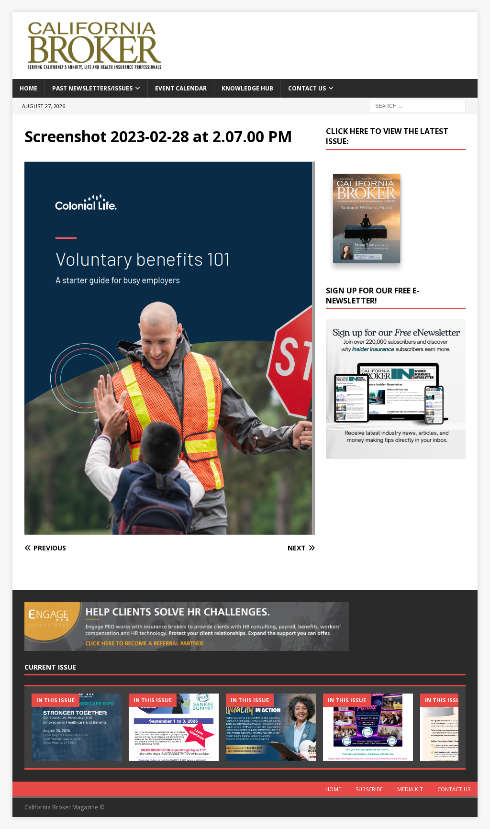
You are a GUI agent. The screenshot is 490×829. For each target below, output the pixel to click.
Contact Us (307, 88)
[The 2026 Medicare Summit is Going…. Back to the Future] (368, 727)
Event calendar (181, 88)
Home (28, 88)
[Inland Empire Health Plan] (271, 727)
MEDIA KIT (410, 789)
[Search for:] (418, 105)
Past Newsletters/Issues (92, 88)
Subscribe (369, 789)
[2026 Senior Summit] (174, 727)
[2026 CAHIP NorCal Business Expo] (77, 727)
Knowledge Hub (247, 88)
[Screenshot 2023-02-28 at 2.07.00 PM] (169, 529)
